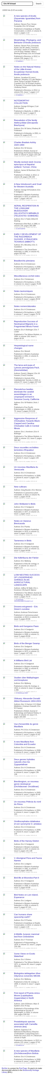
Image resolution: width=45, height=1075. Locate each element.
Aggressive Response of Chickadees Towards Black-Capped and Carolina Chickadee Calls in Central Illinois (27, 423)
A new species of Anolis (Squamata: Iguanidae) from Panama (27, 18)
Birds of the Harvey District (26, 841)
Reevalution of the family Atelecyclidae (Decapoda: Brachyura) (26, 122)
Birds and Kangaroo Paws (26, 626)
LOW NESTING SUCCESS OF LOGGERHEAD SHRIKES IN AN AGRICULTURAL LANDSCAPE (27, 580)
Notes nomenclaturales (25, 306)
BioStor (5, 1068)
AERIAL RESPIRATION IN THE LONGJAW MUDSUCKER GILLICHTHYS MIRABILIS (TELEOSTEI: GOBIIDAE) (26, 211)
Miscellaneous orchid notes (27, 276)
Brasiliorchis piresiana (24, 261)
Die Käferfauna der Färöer (26, 558)
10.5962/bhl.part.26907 (22, 693)
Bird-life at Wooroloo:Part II (26, 878)
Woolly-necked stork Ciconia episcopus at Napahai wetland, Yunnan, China (27, 164)
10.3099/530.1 (19, 61)
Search (38, 4)
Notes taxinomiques (23, 291)
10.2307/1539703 (20, 228)
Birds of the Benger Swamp (27, 643)
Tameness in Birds (22, 540)
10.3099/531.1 (19, 95)
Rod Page (23, 1068)
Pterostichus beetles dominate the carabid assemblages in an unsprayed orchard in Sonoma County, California (26, 394)
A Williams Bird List (23, 660)
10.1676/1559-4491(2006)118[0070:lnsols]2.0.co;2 (23, 600)
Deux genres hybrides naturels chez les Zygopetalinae (24, 762)
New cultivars (20, 487)
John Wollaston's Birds (24, 504)
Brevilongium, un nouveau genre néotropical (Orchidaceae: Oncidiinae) (26, 784)
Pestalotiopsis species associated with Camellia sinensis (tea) (25, 1024)
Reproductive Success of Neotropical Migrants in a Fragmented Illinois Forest (26, 324)
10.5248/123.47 (20, 1045)
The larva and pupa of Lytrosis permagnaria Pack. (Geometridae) (27, 367)
